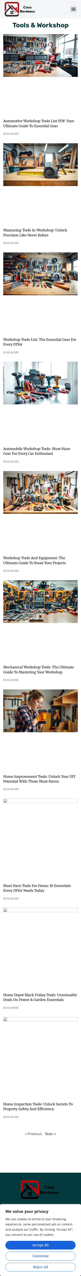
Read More (11, 134)
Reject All (40, 1267)
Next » (50, 1134)
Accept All (40, 1245)
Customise (40, 1256)
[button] (73, 9)
